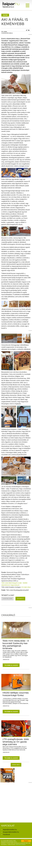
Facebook (6, 834)
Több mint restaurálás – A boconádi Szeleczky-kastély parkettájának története (15, 644)
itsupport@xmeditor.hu (11, 832)
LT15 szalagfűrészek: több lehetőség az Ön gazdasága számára (15, 742)
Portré (5, 15)
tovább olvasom (11, 665)
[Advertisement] (16, 800)
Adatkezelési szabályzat (21, 844)
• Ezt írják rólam (26, 587)
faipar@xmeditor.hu (10, 829)
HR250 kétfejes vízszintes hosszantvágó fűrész (15, 694)
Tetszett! (20, 598)
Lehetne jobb (7, 598)
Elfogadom (26, 841)
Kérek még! (16, 764)
